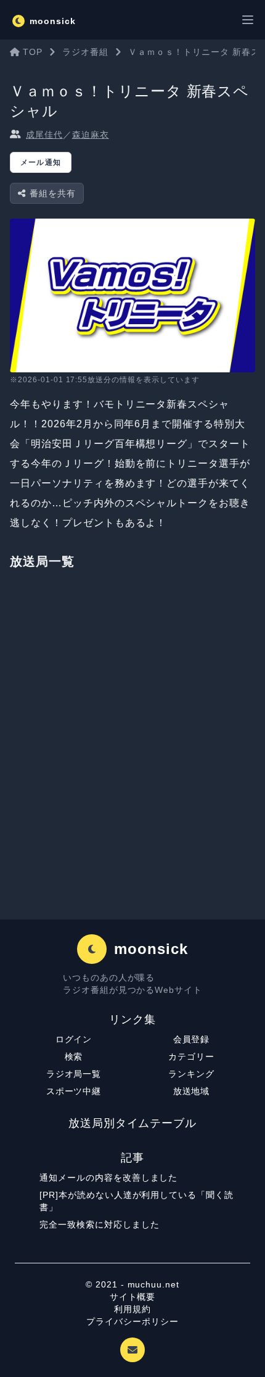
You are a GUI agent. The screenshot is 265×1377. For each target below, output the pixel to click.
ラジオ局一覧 (74, 1074)
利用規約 (132, 1309)
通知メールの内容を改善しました (108, 1177)
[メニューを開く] (247, 19)
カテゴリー (191, 1056)
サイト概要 (133, 1297)
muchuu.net (154, 1284)
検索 (74, 1056)
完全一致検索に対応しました (99, 1224)
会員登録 (191, 1039)
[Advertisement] (132, 751)
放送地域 (191, 1091)
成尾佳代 (44, 135)
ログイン (73, 1039)
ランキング (191, 1074)
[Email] (132, 1349)
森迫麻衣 (90, 135)
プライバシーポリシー (132, 1321)
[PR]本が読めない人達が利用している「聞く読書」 (136, 1201)
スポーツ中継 (74, 1091)
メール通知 (40, 162)
